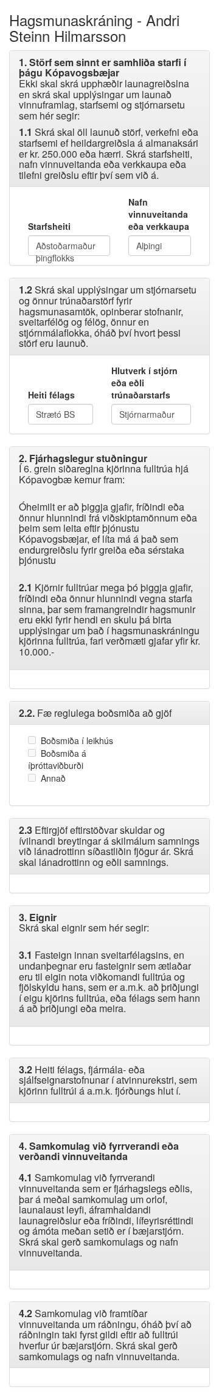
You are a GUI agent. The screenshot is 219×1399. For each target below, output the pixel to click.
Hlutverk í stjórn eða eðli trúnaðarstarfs (144, 382)
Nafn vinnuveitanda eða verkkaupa (158, 214)
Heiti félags (51, 395)
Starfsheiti (49, 226)
